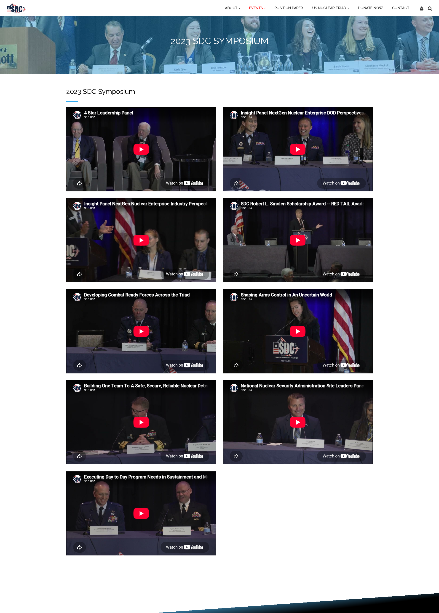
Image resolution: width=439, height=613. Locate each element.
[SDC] (16, 8)
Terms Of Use (211, 603)
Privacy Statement (181, 603)
